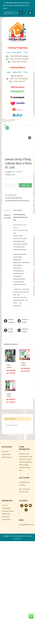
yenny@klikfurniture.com (26, 524)
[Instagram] (26, 505)
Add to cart (25, 185)
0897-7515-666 (23, 492)
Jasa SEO (18, 539)
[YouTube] (30, 505)
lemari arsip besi (24, 200)
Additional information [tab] (7, 216)
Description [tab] (7, 210)
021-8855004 (23, 482)
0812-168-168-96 (24, 489)
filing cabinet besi (13, 200)
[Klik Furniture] (17, 22)
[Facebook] (21, 505)
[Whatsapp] (26, 510)
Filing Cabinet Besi (16, 198)
